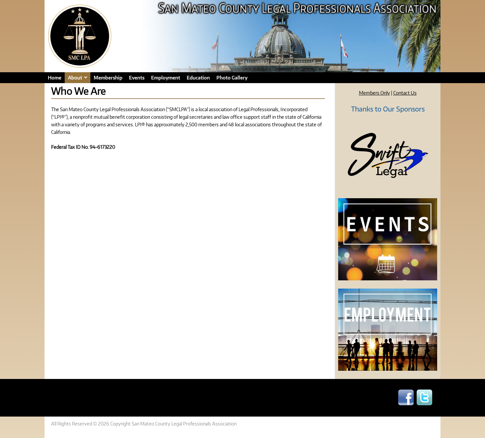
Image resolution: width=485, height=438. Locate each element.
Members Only (374, 93)
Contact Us (405, 93)
